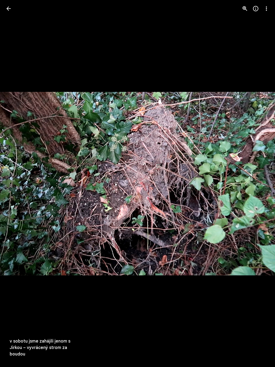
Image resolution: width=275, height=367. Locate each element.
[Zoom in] (245, 8)
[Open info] (255, 8)
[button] (259, 183)
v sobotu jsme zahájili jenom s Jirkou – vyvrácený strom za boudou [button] (40, 348)
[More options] (266, 8)
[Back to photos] (8, 8)
